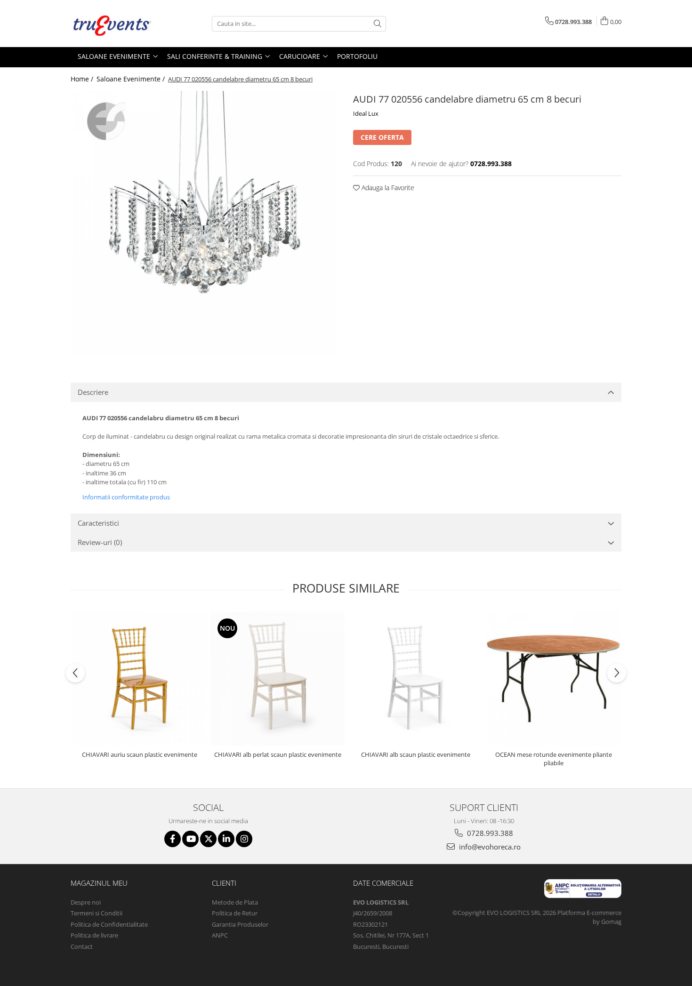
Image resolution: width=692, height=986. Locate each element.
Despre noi (86, 902)
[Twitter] (208, 839)
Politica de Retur (234, 913)
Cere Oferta (382, 137)
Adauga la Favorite (387, 187)
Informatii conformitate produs (126, 497)
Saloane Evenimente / (132, 78)
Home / (83, 78)
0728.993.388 (489, 833)
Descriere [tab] (93, 392)
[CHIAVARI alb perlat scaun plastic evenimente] (277, 678)
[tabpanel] (205, 222)
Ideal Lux (365, 113)
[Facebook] (172, 839)
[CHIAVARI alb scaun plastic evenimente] (415, 678)
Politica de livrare (94, 935)
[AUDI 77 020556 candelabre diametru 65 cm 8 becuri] (205, 222)
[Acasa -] (118, 23)
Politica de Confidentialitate (109, 924)
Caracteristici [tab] (98, 523)
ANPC (220, 935)
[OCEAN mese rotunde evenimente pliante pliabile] (553, 678)
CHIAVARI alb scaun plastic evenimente (415, 754)
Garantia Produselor (240, 924)
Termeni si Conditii (96, 913)
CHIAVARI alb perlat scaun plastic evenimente (277, 754)
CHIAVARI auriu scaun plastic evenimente (139, 754)
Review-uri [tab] (100, 542)
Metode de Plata (235, 902)
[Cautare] (377, 24)
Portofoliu (357, 56)
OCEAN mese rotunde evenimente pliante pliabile (553, 758)
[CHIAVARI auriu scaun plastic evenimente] (139, 678)
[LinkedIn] (226, 839)
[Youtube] (190, 839)
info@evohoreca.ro (489, 846)
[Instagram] (244, 839)
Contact (82, 946)
